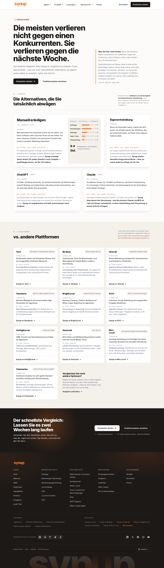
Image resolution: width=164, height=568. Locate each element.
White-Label (75, 486)
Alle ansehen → (128, 525)
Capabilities (18, 491)
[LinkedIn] (127, 537)
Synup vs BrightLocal (72, 321)
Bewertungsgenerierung (51, 483)
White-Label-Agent (78, 506)
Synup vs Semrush (71, 359)
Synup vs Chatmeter (25, 396)
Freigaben (17, 500)
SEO (43, 491)
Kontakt (129, 474)
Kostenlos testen (140, 4)
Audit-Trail (17, 504)
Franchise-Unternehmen (55, 522)
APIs (72, 497)
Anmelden (123, 4)
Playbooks (17, 487)
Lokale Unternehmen (43, 526)
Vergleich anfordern (71, 392)
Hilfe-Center (103, 487)
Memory (16, 478)
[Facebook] (138, 537)
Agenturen (18, 522)
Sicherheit (130, 478)
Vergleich (102, 478)
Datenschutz (18, 549)
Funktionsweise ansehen (54, 81)
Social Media (47, 487)
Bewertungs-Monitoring (51, 478)
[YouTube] (148, 537)
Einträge (45, 474)
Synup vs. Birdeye (70, 284)
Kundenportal (75, 481)
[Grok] (60, 537)
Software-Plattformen (34, 522)
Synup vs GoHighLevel (25, 359)
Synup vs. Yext (22, 284)
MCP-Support (75, 501)
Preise (99, 4)
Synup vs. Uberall (116, 284)
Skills (15, 483)
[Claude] (50, 537)
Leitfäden (102, 483)
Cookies (33, 549)
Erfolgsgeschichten (106, 474)
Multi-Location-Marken (22, 526)
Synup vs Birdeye (106, 522)
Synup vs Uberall (123, 522)
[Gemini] (55, 537)
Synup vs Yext (90, 522)
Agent (46, 4)
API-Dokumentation (106, 491)
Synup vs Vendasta (24, 321)
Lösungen (71, 4)
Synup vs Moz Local (117, 359)
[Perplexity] (45, 537)
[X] (133, 537)
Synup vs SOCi (115, 321)
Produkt (57, 4)
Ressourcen (86, 4)
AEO (43, 500)
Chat (15, 474)
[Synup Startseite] (20, 4)
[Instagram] (143, 537)
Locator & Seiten (48, 495)
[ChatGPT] (40, 537)
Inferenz (16, 495)
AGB (26, 549)
